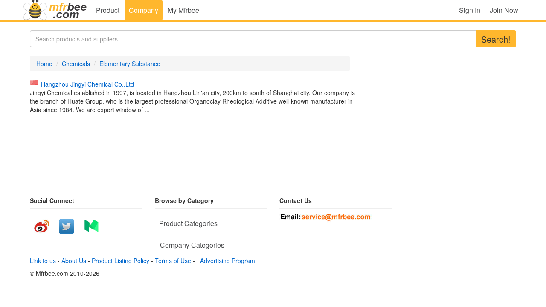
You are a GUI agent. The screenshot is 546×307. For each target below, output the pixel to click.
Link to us (43, 260)
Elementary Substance (129, 63)
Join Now (504, 10)
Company (143, 10)
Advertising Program (226, 260)
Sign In (469, 10)
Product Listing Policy (120, 260)
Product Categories (188, 223)
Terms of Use (173, 260)
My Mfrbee (183, 10)
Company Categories (192, 245)
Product (107, 10)
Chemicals (76, 63)
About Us (73, 260)
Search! (496, 39)
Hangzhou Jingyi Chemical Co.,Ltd (87, 84)
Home (44, 63)
